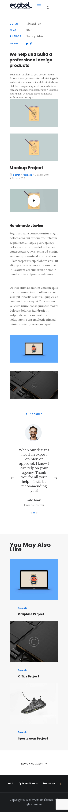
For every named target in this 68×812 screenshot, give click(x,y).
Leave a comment (32, 764)
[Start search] (48, 7)
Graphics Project (31, 614)
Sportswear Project (33, 739)
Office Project (28, 676)
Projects (27, 174)
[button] (31, 513)
